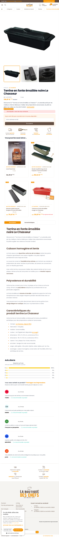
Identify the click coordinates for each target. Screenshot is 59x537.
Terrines (40, 9)
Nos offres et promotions (19, 506)
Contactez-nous (50, 1)
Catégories (9, 9)
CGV (21, 535)
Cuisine (18, 9)
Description (12, 222)
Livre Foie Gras (10, 169)
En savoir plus (16, 522)
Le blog (18, 503)
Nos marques (4, 509)
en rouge (35, 332)
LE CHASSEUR (12, 87)
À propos (3, 503)
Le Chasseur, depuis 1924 (23, 324)
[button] (5, 38)
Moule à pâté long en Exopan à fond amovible (13, 209)
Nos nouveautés (20, 509)
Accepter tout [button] (18, 530)
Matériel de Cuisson (29, 9)
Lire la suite (30, 107)
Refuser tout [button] (7, 530)
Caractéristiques (29, 222)
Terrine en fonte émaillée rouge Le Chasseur (39, 209)
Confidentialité (14, 535)
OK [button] (37, 532)
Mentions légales (5, 535)
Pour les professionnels (7, 505)
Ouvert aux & (11, 1)
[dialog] (13, 522)
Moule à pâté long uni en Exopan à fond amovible (39, 170)
